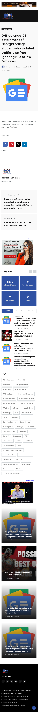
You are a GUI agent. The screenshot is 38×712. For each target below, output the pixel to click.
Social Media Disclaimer (21, 699)
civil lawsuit (30, 427)
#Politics (6, 408)
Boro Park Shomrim (9, 422)
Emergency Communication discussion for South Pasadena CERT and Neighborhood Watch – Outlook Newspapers (25, 321)
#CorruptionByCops (21, 384)
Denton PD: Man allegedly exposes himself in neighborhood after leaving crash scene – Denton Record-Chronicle (24, 361)
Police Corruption (9, 455)
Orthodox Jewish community (12, 450)
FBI (26, 436)
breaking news (8, 427)
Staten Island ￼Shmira (10, 464)
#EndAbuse (7, 389)
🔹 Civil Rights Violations (11, 473)
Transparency (7, 469)
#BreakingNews (8, 380)
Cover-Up (6, 436)
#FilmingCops (8, 394)
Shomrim (19, 459)
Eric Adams (17, 436)
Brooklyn (20, 427)
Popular (19, 311)
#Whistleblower (28, 408)
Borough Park (25, 422)
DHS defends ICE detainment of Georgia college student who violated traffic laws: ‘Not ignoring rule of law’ (19, 124)
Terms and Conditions (10, 702)
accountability (26, 413)
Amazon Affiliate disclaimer (10, 690)
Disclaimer (18, 693)
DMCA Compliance (9, 696)
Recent (7, 311)
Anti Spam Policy (26, 690)
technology (26, 464)
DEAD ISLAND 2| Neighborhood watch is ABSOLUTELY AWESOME (23, 333)
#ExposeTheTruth (21, 389)
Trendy (30, 311)
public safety (7, 459)
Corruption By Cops (11, 178)
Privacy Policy (7, 699)
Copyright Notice (8, 693)
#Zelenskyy (7, 413)
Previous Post (13, 195)
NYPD (20, 445)
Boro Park (14, 417)
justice (18, 441)
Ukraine (18, 469)
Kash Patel (28, 441)
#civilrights (21, 380)
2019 (16, 413)
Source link (5, 135)
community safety (9, 431)
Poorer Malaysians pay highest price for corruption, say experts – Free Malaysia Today (24, 347)
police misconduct (25, 455)
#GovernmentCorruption (25, 394)
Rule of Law (7, 29)
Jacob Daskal (7, 441)
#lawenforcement (9, 399)
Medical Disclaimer (23, 696)
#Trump (16, 408)
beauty (5, 417)
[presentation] (30, 271)
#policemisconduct (26, 403)
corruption (22, 431)
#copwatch (6, 384)
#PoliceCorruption (9, 403)
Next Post (8, 218)
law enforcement (8, 445)
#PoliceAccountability (26, 399)
